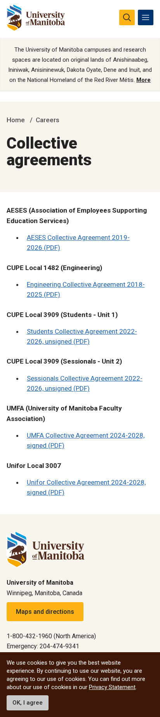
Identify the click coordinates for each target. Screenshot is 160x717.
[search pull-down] (127, 17)
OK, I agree (27, 702)
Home (16, 120)
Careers (47, 120)
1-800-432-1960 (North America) (51, 636)
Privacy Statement (112, 687)
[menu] (145, 17)
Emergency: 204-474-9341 (43, 646)
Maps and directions (45, 611)
